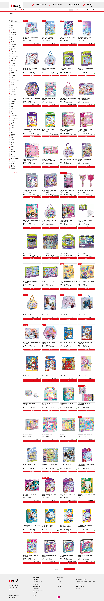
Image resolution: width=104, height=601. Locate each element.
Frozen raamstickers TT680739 (50, 312)
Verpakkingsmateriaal (38, 590)
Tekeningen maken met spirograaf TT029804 (66, 526)
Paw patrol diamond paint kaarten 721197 (49, 373)
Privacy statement (80, 586)
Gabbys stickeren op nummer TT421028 (31, 221)
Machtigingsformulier (81, 579)
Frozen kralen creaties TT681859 (48, 343)
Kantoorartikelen (37, 586)
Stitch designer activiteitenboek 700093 (66, 252)
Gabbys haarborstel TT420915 (86, 190)
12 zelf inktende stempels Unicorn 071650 (30, 434)
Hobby (34, 593)
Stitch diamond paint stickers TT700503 (68, 282)
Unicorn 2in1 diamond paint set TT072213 (68, 99)
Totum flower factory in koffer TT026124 (49, 221)
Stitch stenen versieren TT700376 (66, 69)
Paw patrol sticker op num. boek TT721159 (31, 373)
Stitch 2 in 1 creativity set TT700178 (30, 282)
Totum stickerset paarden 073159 (85, 160)
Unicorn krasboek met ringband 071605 (84, 404)
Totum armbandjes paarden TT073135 (31, 191)
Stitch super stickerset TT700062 (48, 252)
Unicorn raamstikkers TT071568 (66, 404)
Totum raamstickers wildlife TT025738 (86, 495)
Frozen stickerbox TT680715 (85, 312)
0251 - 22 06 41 (13, 589)
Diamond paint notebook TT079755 (67, 556)
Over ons (59, 579)
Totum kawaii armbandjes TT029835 (30, 556)
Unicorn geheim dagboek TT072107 (85, 373)
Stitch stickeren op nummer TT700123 (86, 252)
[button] (69, 569)
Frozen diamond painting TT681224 (49, 69)
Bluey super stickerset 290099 (50, 464)
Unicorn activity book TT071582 (48, 404)
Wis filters (16, 172)
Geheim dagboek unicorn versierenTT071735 (49, 434)
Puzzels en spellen (37, 581)
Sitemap (78, 588)
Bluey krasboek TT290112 (67, 464)
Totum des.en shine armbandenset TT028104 (48, 160)
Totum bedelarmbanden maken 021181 (85, 526)
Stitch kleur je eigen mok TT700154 (85, 221)
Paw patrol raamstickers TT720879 (85, 343)
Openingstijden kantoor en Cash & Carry (85, 581)
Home (11, 13)
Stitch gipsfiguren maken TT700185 (85, 69)
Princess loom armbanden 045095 (67, 495)
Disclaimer (78, 584)
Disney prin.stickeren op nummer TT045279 (85, 99)
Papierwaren (36, 588)
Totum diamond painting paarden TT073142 (49, 191)
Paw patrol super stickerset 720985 (68, 373)
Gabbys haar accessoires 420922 (67, 191)
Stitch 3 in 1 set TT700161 (48, 281)
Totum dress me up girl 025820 (31, 129)
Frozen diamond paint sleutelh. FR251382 (84, 38)
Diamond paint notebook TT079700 (49, 556)
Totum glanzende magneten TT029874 (68, 38)
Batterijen (35, 592)
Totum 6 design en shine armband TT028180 (66, 130)
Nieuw (34, 595)
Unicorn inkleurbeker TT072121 (29, 404)
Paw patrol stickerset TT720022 (68, 342)
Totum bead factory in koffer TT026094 (68, 160)
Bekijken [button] (32, 45)
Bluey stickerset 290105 (29, 464)
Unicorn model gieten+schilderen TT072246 (85, 434)
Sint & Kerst (36, 583)
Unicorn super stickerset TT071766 (67, 434)
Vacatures (93, 1)
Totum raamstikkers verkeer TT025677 (31, 526)
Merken (59, 584)
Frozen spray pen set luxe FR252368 (30, 38)
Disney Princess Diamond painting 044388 (49, 495)
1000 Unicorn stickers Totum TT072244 (50, 99)
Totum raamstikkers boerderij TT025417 (47, 526)
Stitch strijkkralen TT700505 (86, 281)
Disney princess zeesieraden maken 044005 (86, 465)
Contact (86, 1)
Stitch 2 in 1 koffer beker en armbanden (31, 312)
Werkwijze (59, 581)
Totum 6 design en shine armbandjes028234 (30, 160)
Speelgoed (35, 579)
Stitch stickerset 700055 (30, 251)
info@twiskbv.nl (12, 591)
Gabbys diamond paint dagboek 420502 (66, 221)
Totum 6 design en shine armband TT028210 (85, 130)
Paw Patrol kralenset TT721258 (31, 98)
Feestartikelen (36, 584)
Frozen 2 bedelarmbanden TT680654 (67, 312)
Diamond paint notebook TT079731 (85, 556)
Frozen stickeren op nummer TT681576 (31, 343)
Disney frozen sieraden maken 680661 (30, 69)
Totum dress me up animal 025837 (49, 130)
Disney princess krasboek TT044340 (30, 495)
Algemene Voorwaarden (81, 583)
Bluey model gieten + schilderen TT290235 (48, 38)
